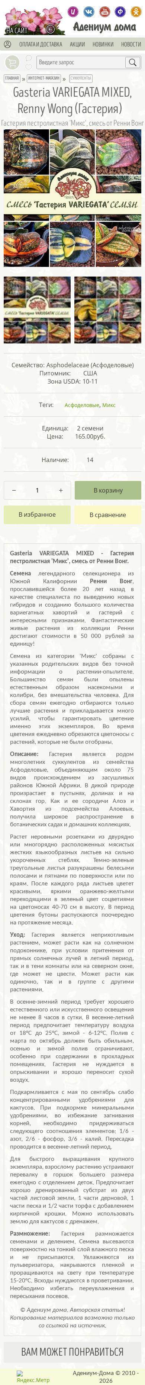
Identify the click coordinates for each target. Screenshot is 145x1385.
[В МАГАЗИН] (52, 29)
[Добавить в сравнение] (107, 515)
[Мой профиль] (7, 45)
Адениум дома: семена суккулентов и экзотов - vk (88, 11)
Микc (109, 405)
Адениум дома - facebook (120, 11)
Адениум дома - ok (135, 11)
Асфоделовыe (82, 405)
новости (131, 44)
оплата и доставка (40, 44)
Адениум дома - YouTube (104, 11)
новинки (103, 44)
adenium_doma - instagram (73, 11)
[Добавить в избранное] (37, 515)
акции (77, 44)
